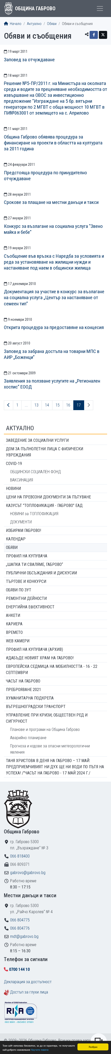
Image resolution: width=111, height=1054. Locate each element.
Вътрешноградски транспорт (36, 706)
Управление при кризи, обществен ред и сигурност (47, 718)
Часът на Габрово (23, 681)
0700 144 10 (19, 969)
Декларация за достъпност (28, 981)
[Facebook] (94, 35)
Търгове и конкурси (26, 581)
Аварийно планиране (28, 737)
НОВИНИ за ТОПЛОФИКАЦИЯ (34, 513)
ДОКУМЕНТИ (21, 522)
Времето (14, 632)
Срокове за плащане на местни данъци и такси (51, 202)
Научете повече (40, 1049)
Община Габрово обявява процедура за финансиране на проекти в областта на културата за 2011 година (53, 143)
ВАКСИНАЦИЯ (21, 480)
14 (47, 405)
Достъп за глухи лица (29, 992)
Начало (15, 24)
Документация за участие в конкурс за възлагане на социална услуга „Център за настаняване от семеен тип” (54, 297)
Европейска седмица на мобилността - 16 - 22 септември (51, 669)
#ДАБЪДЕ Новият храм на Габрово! (40, 657)
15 (58, 405)
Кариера (14, 623)
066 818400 (20, 856)
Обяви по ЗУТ (18, 590)
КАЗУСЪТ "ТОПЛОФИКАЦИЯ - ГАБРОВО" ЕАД (44, 505)
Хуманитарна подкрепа (30, 698)
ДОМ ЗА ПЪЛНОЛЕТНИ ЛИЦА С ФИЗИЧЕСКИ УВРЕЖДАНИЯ (44, 451)
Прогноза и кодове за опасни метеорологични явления (50, 749)
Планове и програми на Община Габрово (45, 729)
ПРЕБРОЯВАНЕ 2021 (23, 689)
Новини (13, 488)
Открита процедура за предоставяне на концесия (54, 327)
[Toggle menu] (100, 8)
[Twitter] (103, 35)
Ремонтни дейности (26, 598)
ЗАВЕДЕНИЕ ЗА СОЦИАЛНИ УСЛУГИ (37, 440)
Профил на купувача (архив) (34, 649)
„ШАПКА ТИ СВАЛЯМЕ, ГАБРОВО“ (34, 564)
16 (68, 405)
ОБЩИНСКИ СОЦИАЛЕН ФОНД (35, 471)
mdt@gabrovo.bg (24, 936)
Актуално (34, 24)
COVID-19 (14, 463)
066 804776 (20, 928)
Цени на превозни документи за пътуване (48, 497)
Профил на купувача (26, 556)
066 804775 (20, 920)
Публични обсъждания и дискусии (41, 573)
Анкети (13, 615)
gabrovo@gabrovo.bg (27, 872)
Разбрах (93, 1047)
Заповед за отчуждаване (29, 60)
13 (36, 405)
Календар (16, 539)
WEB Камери (17, 640)
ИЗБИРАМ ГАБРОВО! (23, 530)
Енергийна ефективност (30, 606)
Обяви (52, 24)
